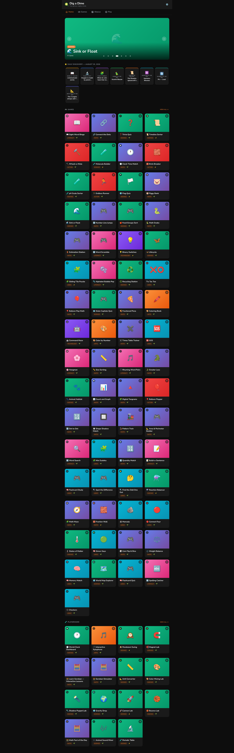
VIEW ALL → (164, 109)
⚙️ (167, 4)
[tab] (104, 56)
